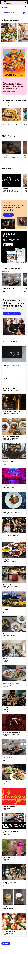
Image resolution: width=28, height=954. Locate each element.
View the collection (8, 91)
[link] (11, 118)
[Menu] (25, 7)
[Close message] (25, 3)
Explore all (4, 105)
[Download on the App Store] (14, 245)
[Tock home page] (4, 7)
